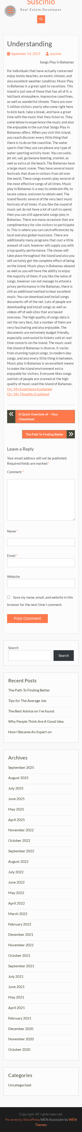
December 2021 (20, 934)
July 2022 (15, 872)
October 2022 (19, 840)
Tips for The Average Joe (27, 700)
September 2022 (21, 851)
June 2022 (16, 882)
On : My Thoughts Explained (28, 394)
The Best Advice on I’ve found (31, 711)
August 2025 (18, 777)
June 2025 (16, 798)
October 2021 (19, 955)
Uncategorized (19, 1085)
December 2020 (20, 1028)
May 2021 (16, 997)
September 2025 (21, 767)
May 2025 (16, 809)
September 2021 (21, 966)
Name (12, 531)
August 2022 (18, 861)
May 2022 (16, 892)
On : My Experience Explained (29, 389)
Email (12, 555)
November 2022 (21, 830)
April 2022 (16, 903)
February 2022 (19, 924)
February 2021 (19, 1018)
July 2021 (15, 976)
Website (13, 576)
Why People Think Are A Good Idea (36, 721)
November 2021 (21, 945)
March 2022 (17, 913)
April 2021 (16, 1007)
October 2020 (19, 1049)
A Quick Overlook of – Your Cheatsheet (38, 416)
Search (13, 648)
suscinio (56, 54)
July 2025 (15, 788)
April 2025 (16, 819)
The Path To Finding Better (44, 434)
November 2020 (21, 1039)
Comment (15, 472)
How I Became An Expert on (30, 732)
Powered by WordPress (22, 1119)
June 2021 (16, 986)
